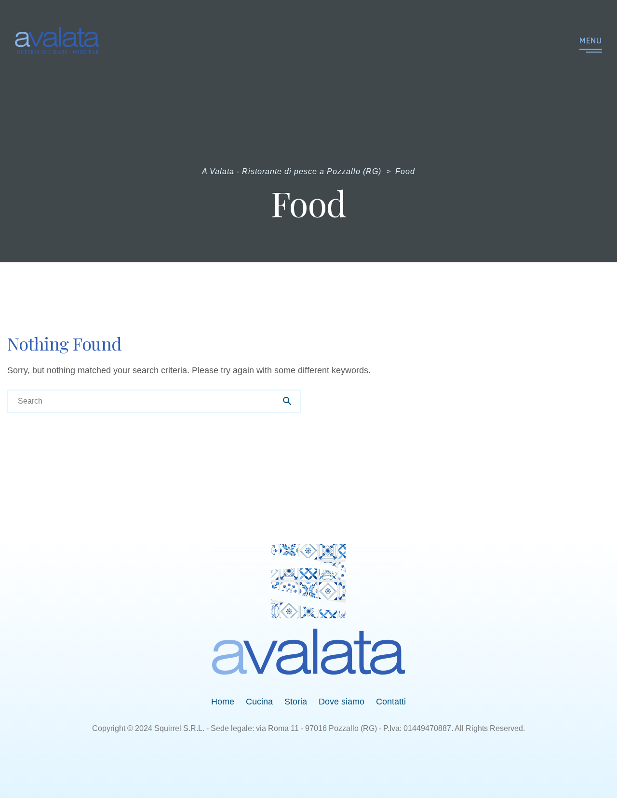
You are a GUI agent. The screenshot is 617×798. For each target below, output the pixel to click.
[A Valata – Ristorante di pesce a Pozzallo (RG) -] (57, 40)
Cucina (259, 701)
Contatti (391, 701)
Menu (590, 40)
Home (222, 701)
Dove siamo (341, 701)
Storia (295, 701)
